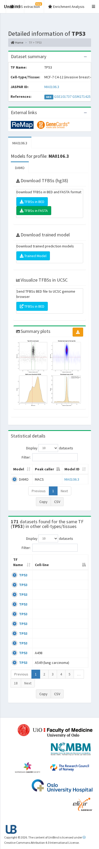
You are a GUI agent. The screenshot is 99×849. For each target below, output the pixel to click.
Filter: (26, 457)
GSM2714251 (82, 96)
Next (64, 491)
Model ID (71, 469)
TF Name (18, 562)
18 (16, 683)
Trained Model (34, 255)
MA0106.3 (51, 86)
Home (19, 42)
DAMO (20, 167)
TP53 (23, 575)
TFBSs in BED (33, 201)
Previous (39, 491)
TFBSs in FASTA (35, 210)
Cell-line (42, 564)
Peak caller (44, 469)
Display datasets (49, 447)
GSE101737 (63, 96)
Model (18, 469)
